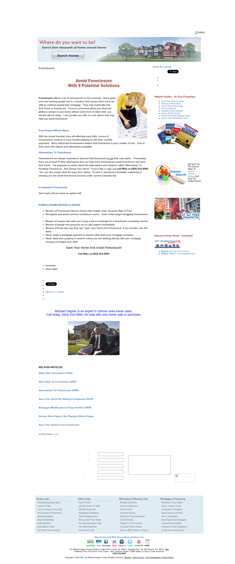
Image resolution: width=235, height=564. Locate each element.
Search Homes (89, 33)
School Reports (168, 108)
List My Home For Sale (89, 506)
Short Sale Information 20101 (56, 373)
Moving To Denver (128, 502)
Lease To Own (44, 506)
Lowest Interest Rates (171, 523)
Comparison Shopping (172, 509)
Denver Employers (128, 506)
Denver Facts (126, 509)
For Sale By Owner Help (90, 523)
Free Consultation (169, 516)
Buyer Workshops (46, 520)
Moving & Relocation (171, 103)
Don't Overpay (44, 523)
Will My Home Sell (87, 509)
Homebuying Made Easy (49, 502)
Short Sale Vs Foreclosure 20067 (58, 381)
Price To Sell (84, 502)
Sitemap (127, 557)
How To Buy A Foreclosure (50, 513)
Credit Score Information (172, 530)
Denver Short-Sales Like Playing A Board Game (66, 416)
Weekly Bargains (45, 516)
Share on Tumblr (55, 291)
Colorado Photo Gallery (131, 527)
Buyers (44, 31)
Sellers (65, 31)
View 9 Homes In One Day (50, 509)
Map (167, 549)
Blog (163, 33)
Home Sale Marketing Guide (174, 118)
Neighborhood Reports (172, 111)
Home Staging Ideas (88, 516)
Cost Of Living (126, 520)
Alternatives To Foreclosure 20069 (59, 390)
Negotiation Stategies (89, 513)
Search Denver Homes (191, 173)
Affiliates (151, 33)
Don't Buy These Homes (49, 530)
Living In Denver (127, 513)
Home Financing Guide (172, 106)
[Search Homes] (119, 49)
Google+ (56, 434)
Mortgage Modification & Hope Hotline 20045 (65, 407)
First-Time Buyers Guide (172, 101)
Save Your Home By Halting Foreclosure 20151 (66, 399)
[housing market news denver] (177, 218)
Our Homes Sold (86, 530)
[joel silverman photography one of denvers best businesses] (93, 338)
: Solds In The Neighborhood (178, 254)
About (139, 33)
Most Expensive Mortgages (174, 520)
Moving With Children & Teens (134, 530)
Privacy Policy (190, 485)
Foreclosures (124, 33)
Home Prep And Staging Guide (175, 116)
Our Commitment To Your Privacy (160, 557)
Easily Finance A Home (172, 513)
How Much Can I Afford (172, 502)
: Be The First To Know (175, 251)
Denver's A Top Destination (132, 516)
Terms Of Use (138, 557)
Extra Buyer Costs (46, 527)
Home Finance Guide (171, 506)
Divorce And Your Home (90, 520)
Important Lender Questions (174, 527)
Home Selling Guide (170, 113)
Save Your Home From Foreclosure (59, 424)
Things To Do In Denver (131, 523)
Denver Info (107, 33)
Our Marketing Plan (88, 527)
